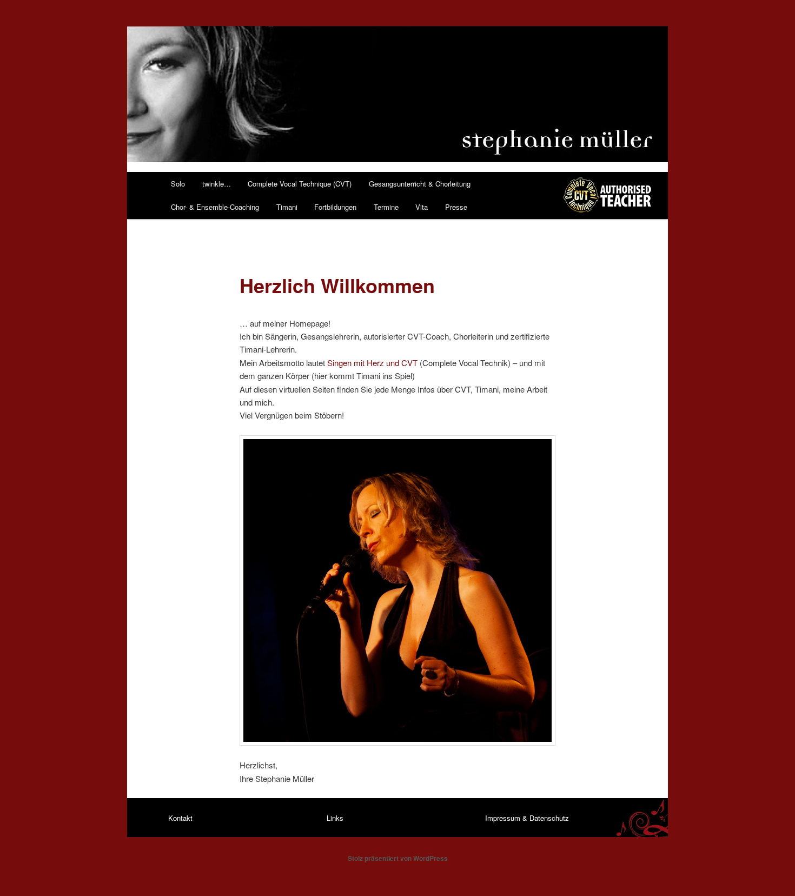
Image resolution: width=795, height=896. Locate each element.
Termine (386, 207)
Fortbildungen (335, 207)
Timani (286, 207)
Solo (178, 183)
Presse (456, 207)
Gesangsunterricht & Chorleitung (420, 183)
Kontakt (180, 818)
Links (335, 818)
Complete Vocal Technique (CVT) (300, 183)
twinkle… (216, 183)
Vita (421, 207)
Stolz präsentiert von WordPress (398, 858)
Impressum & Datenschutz (527, 818)
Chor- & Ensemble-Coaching (215, 207)
